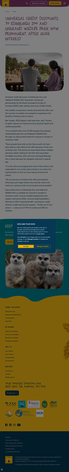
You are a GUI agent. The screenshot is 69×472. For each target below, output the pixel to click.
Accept (25, 246)
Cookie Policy (40, 234)
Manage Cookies (43, 246)
